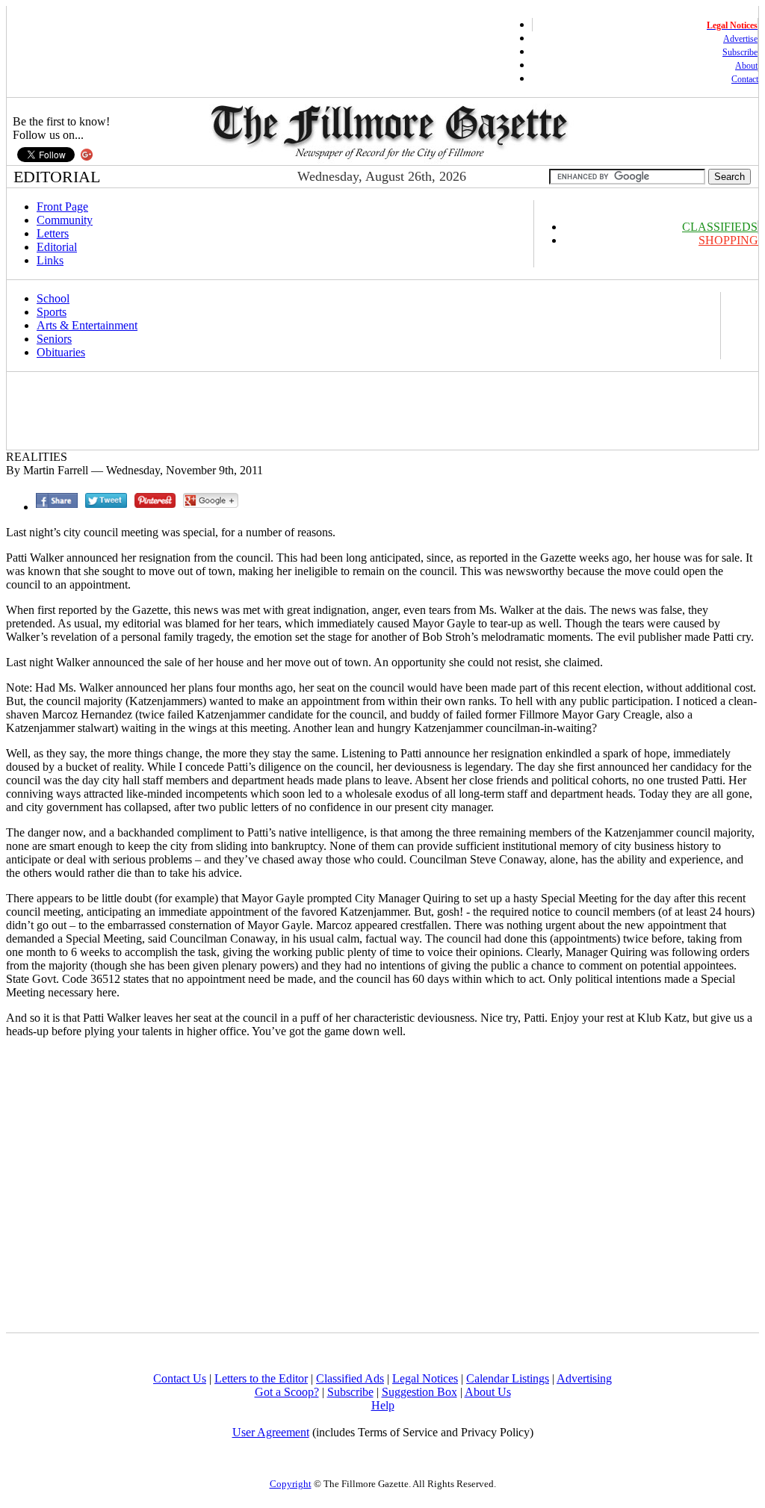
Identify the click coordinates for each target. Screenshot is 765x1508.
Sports (51, 311)
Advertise (740, 39)
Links (50, 260)
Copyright (291, 1483)
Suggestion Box (419, 1392)
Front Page (62, 206)
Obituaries (61, 352)
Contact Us (179, 1378)
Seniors (54, 338)
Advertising (584, 1378)
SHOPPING (728, 240)
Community (65, 220)
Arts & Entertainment (87, 325)
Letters (53, 233)
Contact (744, 79)
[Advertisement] (281, 410)
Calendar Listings (507, 1378)
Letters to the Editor (261, 1378)
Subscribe (740, 52)
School (53, 298)
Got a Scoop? (287, 1392)
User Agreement (270, 1432)
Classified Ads (350, 1378)
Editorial (57, 247)
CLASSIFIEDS (720, 226)
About (746, 65)
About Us (488, 1392)
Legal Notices (425, 1378)
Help (382, 1405)
